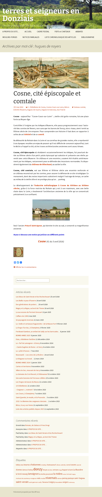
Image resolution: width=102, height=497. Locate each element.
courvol (78, 465)
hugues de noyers (34, 110)
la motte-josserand (46, 474)
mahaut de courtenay (23, 478)
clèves (58, 465)
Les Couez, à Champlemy (25, 393)
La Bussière (78, 469)
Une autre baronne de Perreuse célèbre (31, 378)
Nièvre (66, 107)
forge (60, 470)
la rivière (57, 473)
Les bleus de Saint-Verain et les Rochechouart (33, 297)
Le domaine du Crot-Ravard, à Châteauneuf (32, 374)
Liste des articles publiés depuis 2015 (30, 409)
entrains (56, 470)
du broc (50, 470)
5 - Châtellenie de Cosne (37, 107)
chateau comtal (79, 107)
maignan (33, 478)
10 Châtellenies (21, 386)
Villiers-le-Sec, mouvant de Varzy (28, 370)
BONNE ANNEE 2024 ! (23, 362)
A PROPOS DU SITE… (10, 31)
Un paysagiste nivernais (25, 320)
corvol (68, 465)
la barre (70, 470)
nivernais (51, 478)
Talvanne (45, 482)
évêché (27, 134)
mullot (43, 478)
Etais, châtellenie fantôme (25, 339)
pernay (65, 478)
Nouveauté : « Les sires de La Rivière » (30, 355)
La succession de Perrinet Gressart (29, 312)
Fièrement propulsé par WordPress (26, 492)
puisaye (71, 478)
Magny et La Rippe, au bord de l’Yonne (30, 308)
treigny (52, 482)
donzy (38, 469)
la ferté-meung (22, 474)
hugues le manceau (49, 110)
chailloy (43, 465)
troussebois (58, 482)
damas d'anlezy (27, 470)
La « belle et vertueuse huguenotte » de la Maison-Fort (36, 324)
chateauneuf (51, 465)
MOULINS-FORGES (9, 37)
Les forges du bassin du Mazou (27, 382)
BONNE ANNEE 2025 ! (23, 335)
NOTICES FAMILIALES (31, 37)
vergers (66, 482)
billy (22, 465)
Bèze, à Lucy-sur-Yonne (24, 405)
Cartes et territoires (23, 366)
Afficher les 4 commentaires (26, 267)
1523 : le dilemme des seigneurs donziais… (32, 401)
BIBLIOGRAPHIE (87, 37)
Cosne (42, 241)
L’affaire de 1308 (22, 316)
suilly (40, 482)
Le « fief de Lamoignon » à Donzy (28, 343)
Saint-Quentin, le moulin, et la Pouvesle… (31, 397)
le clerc (64, 474)
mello (39, 478)
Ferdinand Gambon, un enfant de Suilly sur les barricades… (38, 331)
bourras (27, 465)
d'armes (19, 470)
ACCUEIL (28, 31)
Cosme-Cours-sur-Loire (55, 107)
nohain (59, 478)
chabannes (35, 464)
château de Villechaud (41, 164)
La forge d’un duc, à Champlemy (28, 328)
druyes (45, 470)
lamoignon (33, 473)
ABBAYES (79, 31)
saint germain (33, 482)
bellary (18, 465)
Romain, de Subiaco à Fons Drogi (37, 425)
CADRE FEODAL (43, 31)
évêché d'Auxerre (19, 110)
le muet (69, 474)
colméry (63, 465)
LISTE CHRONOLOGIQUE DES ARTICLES (60, 37)
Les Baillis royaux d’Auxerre (26, 300)
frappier (64, 470)
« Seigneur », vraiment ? (24, 390)
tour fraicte (61, 110)
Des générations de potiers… (27, 304)
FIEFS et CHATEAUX (62, 31)
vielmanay (72, 482)
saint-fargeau (79, 478)
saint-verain (22, 482)
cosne (73, 464)
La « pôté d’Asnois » (23, 351)
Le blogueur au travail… (24, 359)
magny (74, 474)
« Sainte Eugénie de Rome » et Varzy (29, 347)
